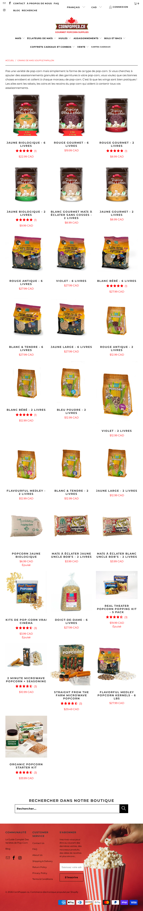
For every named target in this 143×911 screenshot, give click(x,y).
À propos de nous (39, 3)
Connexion (120, 7)
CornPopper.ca (21, 892)
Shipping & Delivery (42, 861)
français (74, 7)
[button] (20, 38)
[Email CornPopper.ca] (4, 3)
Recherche (29, 10)
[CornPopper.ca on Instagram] (4, 10)
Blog (7, 848)
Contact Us (38, 843)
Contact (19, 3)
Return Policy (39, 867)
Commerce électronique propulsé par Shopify (54, 892)
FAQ (56, 3)
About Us (37, 855)
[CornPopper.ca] (71, 25)
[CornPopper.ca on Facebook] (9, 3)
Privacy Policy (39, 873)
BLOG (16, 10)
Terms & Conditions (42, 879)
